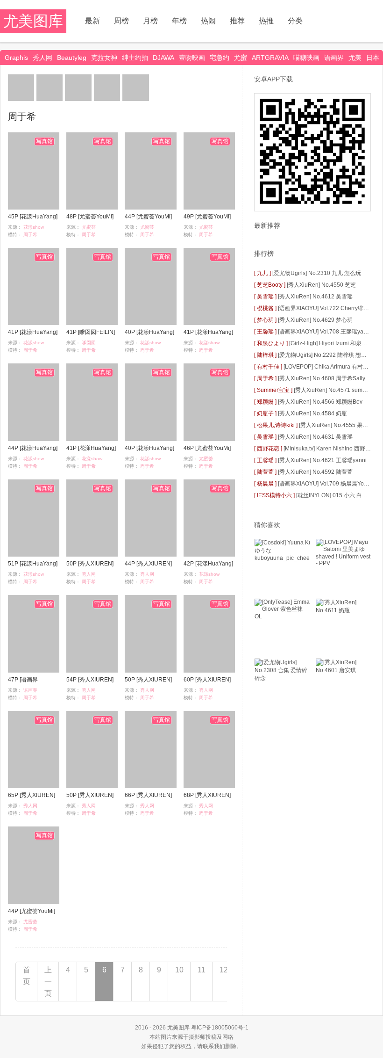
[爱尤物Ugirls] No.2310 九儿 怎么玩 (316, 273)
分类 (295, 21)
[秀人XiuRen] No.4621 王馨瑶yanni (322, 460)
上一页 (48, 981)
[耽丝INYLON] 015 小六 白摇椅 (334, 495)
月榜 (150, 21)
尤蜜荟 (89, 227)
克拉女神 (104, 57)
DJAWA (163, 57)
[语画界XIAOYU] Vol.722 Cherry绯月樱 (326, 308)
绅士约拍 (135, 57)
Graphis (16, 57)
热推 (266, 21)
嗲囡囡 (89, 342)
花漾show (33, 227)
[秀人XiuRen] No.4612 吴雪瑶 (315, 296)
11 (202, 970)
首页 (26, 976)
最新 (92, 21)
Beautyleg (71, 57)
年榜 (179, 21)
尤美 (355, 57)
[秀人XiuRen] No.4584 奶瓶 (312, 413)
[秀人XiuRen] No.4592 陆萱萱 (315, 472)
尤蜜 (240, 57)
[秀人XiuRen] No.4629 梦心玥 (315, 320)
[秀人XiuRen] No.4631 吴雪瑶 (315, 437)
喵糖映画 (306, 57)
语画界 (334, 57)
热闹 (208, 21)
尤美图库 (33, 21)
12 (224, 970)
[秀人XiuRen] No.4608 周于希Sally (321, 378)
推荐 (237, 21)
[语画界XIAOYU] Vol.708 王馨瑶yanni (324, 331)
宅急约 (219, 57)
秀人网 (42, 57)
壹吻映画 (192, 57)
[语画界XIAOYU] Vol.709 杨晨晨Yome (325, 483)
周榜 (121, 21)
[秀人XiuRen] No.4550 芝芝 (321, 285)
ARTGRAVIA (270, 57)
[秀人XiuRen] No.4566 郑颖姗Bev (320, 402)
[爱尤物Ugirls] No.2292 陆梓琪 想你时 (325, 355)
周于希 (30, 234)
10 (179, 970)
